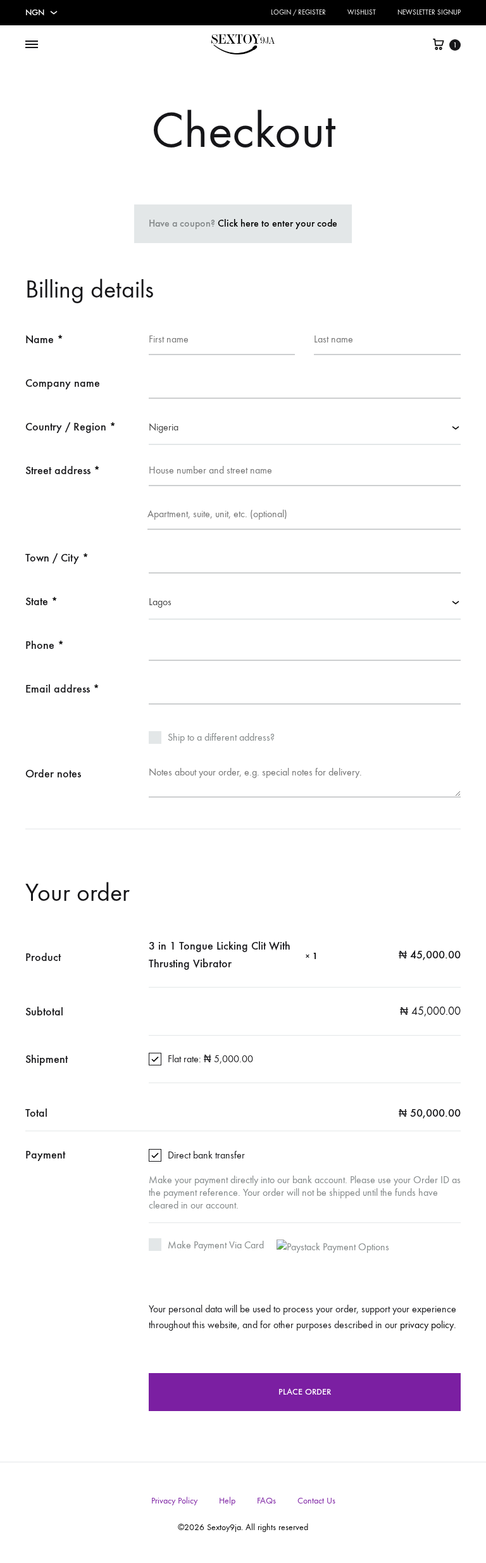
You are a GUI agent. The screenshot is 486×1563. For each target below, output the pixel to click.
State (41, 601)
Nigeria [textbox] (163, 427)
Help (227, 1500)
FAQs (266, 1500)
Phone (44, 645)
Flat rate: (210, 1059)
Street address (62, 470)
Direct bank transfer (206, 1155)
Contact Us (316, 1500)
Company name (64, 383)
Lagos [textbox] (160, 602)
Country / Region (70, 427)
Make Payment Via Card (217, 1245)
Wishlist (361, 12)
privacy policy (427, 1325)
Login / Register (298, 12)
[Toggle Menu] (31, 45)
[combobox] (305, 428)
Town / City (57, 558)
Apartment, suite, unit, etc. (86, 517)
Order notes (54, 774)
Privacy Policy (174, 1500)
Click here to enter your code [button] (277, 223)
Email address (62, 689)
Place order (304, 1391)
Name (44, 339)
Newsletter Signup (429, 12)
